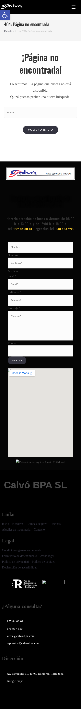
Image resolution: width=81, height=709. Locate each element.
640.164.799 (65, 229)
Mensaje (14, 308)
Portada (8, 30)
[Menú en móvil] (73, 7)
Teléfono (14, 292)
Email (12, 276)
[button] (5, 15)
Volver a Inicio (40, 129)
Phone (12, 343)
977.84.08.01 (23, 229)
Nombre (13, 255)
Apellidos (13, 271)
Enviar (17, 360)
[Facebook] (7, 693)
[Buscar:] (78, 7)
